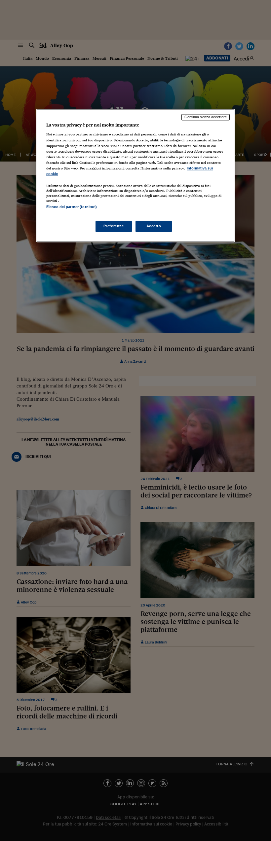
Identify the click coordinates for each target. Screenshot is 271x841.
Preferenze (113, 226)
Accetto (153, 226)
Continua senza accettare (205, 117)
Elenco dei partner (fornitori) (71, 207)
